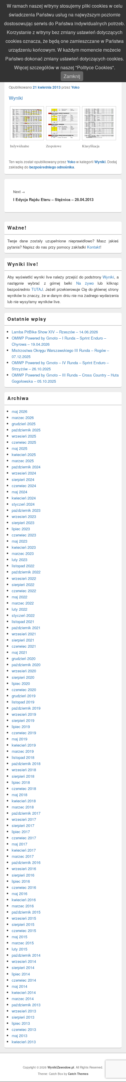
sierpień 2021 (23, 640)
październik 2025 (26, 430)
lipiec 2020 (21, 683)
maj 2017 (19, 844)
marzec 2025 (23, 460)
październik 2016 (26, 862)
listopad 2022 (23, 565)
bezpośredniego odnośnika (51, 167)
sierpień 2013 (23, 1017)
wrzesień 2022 (24, 578)
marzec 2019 (23, 751)
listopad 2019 (23, 702)
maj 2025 (19, 448)
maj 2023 (19, 541)
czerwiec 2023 (24, 535)
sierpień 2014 (23, 967)
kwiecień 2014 (24, 992)
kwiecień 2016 (24, 899)
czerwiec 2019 (24, 732)
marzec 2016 (23, 906)
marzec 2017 (23, 856)
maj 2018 (19, 794)
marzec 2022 (23, 603)
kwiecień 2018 (24, 801)
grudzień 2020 (23, 658)
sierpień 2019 (23, 720)
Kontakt (93, 247)
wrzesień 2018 (24, 769)
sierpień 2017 (23, 825)
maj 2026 (19, 411)
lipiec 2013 (21, 1023)
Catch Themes (78, 1074)
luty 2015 (19, 949)
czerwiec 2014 (24, 980)
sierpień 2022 (23, 584)
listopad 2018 (23, 757)
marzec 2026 (23, 417)
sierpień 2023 (23, 522)
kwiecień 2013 (24, 1041)
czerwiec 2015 (24, 930)
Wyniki (16, 97)
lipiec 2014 (21, 974)
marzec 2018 (23, 807)
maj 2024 (19, 491)
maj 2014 (19, 986)
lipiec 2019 (21, 726)
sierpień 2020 (23, 677)
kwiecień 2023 (24, 547)
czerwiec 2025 (24, 442)
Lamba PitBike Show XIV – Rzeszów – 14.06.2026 (55, 332)
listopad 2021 (23, 621)
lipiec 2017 (21, 831)
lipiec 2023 (21, 528)
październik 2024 (26, 467)
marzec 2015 (23, 943)
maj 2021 (19, 652)
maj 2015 (19, 936)
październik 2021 (26, 627)
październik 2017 (26, 813)
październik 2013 (26, 1004)
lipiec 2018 (21, 782)
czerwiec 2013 (24, 1029)
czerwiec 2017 (24, 837)
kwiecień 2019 (24, 745)
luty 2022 (19, 609)
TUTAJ (37, 289)
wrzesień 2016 (24, 868)
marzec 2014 (23, 998)
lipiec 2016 (21, 881)
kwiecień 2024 (24, 498)
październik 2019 (26, 708)
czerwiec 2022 (24, 590)
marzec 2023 (23, 553)
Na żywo (85, 283)
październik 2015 (26, 912)
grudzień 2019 (23, 695)
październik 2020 (26, 664)
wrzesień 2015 (24, 918)
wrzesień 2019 (24, 714)
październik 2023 (26, 510)
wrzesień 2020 (24, 670)
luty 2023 (19, 559)
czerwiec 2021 (24, 646)
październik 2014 (26, 955)
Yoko (75, 87)
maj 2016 (19, 893)
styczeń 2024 (23, 504)
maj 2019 (19, 739)
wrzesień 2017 (24, 819)
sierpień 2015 (23, 924)
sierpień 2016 (23, 875)
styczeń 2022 (23, 615)
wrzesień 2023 (24, 516)
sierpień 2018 (23, 776)
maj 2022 (19, 597)
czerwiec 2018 (24, 788)
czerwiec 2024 (24, 485)
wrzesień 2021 (24, 634)
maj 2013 (19, 1035)
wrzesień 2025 (24, 436)
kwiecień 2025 (24, 454)
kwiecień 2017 (24, 850)
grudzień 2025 (23, 423)
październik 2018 (26, 763)
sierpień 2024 (23, 479)
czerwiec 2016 (24, 887)
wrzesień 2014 (24, 961)
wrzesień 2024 (24, 473)
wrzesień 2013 (24, 1011)
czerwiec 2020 (24, 689)
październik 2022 (26, 572)
